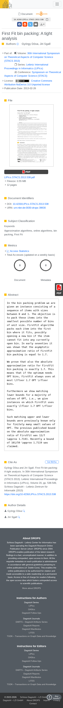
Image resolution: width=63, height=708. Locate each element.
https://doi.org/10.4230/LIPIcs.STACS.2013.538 (30, 494)
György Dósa (30, 43)
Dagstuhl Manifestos (31, 629)
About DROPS (33, 700)
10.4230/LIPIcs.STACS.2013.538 (30, 203)
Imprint (46, 700)
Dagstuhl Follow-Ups (31, 613)
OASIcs (31, 609)
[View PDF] (31, 135)
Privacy (56, 700)
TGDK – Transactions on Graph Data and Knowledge (31, 636)
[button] (42, 24)
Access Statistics (19, 251)
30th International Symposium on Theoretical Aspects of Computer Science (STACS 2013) (32, 57)
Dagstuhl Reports (31, 625)
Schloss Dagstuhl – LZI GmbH (34, 697)
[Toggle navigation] (57, 4)
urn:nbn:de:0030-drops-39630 (30, 207)
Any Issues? (56, 697)
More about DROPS (31, 588)
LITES (31, 632)
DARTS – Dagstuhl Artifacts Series (31, 622)
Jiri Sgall (45, 43)
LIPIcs (31, 606)
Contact (33, 703)
